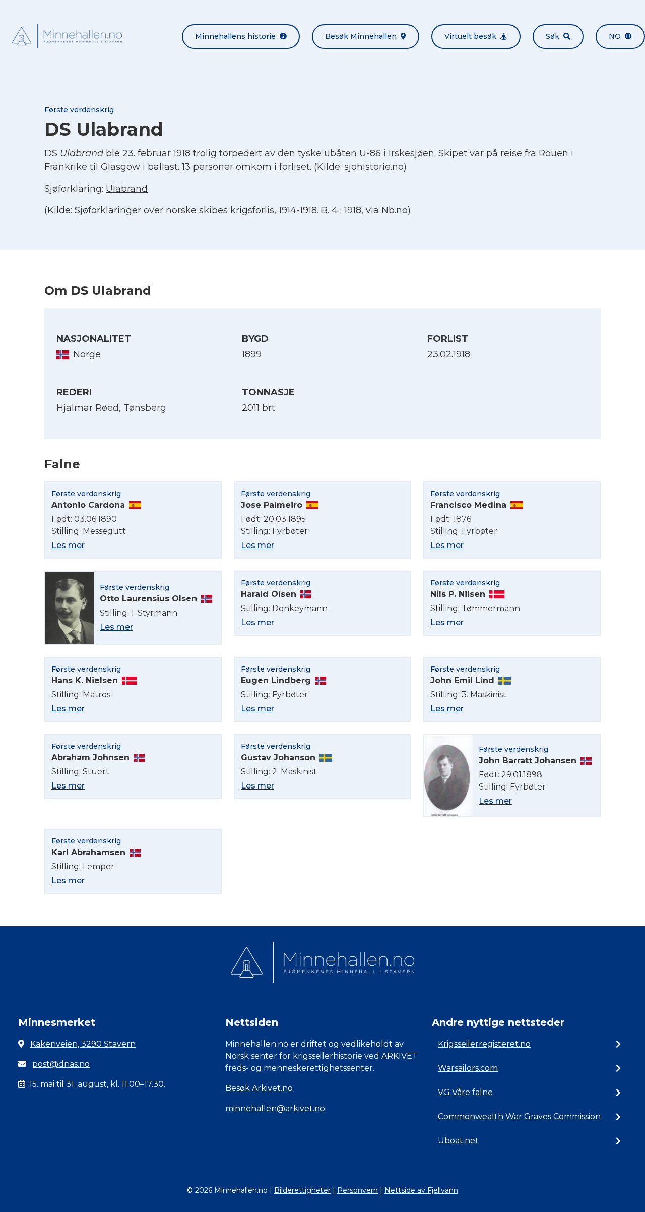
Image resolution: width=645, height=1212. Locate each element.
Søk (552, 36)
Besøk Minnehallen (361, 36)
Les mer (68, 545)
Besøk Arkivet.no (259, 1088)
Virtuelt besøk (470, 36)
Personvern (357, 1190)
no (615, 36)
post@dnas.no (61, 1064)
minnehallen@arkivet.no (275, 1108)
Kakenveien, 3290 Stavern (83, 1044)
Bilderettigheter (302, 1190)
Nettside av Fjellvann (421, 1190)
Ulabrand (127, 188)
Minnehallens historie (235, 36)
